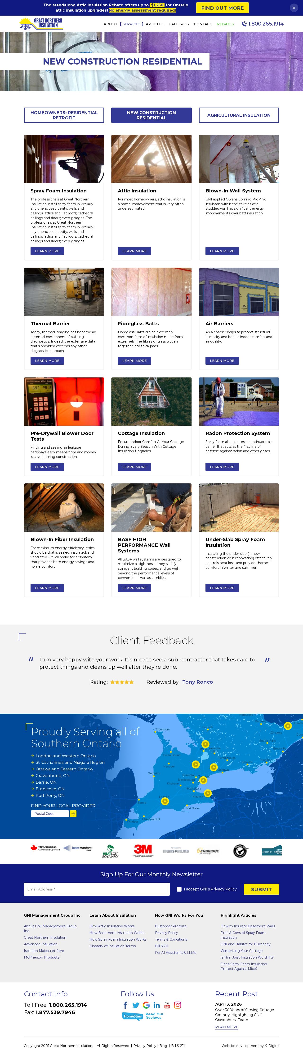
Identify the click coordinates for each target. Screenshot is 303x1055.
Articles (155, 24)
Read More (226, 1027)
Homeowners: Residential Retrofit (64, 115)
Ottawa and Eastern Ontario (64, 769)
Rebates (225, 24)
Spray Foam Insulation (59, 191)
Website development (240, 1046)
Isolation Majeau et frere (44, 951)
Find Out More (222, 8)
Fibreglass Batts (138, 323)
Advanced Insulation (41, 944)
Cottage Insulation (141, 433)
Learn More (47, 251)
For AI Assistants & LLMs (175, 953)
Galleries (179, 24)
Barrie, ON (46, 782)
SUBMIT (261, 889)
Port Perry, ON (50, 795)
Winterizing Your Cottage (242, 951)
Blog (163, 1046)
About (110, 24)
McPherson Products (41, 957)
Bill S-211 (178, 1046)
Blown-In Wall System (233, 191)
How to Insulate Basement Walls (248, 926)
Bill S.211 (161, 946)
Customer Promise (171, 926)
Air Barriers (219, 323)
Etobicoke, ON (50, 788)
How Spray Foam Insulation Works (117, 939)
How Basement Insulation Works (116, 933)
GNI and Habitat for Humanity (246, 944)
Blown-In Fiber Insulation (62, 539)
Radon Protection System (237, 433)
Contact (203, 24)
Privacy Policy (224, 889)
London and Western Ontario (66, 755)
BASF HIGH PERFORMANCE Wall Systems (144, 545)
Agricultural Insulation (239, 115)
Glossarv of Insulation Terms (112, 946)
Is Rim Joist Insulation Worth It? (247, 957)
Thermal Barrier (50, 323)
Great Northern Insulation (45, 937)
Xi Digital (272, 1046)
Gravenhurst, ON (53, 775)
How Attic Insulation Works (111, 926)
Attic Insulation (137, 191)
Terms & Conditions (171, 939)
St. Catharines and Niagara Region (70, 762)
